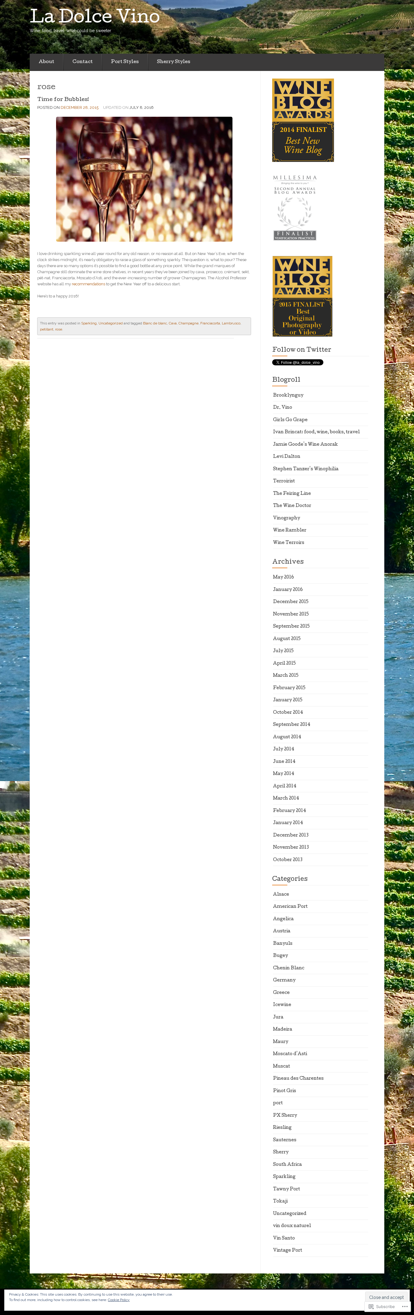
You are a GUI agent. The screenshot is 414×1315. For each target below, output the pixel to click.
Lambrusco (231, 323)
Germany (284, 980)
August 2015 (287, 639)
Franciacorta (210, 323)
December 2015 (291, 602)
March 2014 (286, 799)
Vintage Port (287, 1251)
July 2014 (283, 749)
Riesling (282, 1128)
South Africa (287, 1165)
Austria (281, 931)
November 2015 (291, 614)
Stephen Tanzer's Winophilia (306, 469)
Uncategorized (110, 323)
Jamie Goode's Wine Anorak (305, 445)
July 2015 (283, 651)
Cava (173, 323)
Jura (278, 1017)
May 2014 (283, 774)
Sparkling (89, 323)
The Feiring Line (292, 494)
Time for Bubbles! (63, 99)
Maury (280, 1042)
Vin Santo (284, 1238)
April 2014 (284, 786)
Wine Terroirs (288, 543)
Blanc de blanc (155, 323)
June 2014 (284, 762)
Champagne (189, 323)
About (46, 62)
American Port (290, 907)
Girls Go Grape (290, 420)
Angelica (283, 919)
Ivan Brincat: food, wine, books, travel (316, 432)
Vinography (286, 518)
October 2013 (287, 860)
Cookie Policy (119, 1300)
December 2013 (291, 836)
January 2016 (288, 590)
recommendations (88, 284)
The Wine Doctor (292, 506)
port (278, 1103)
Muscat (281, 1067)
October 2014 (288, 713)
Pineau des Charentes (298, 1079)
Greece (281, 993)
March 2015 (286, 676)
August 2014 (287, 737)
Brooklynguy (288, 396)
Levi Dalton (286, 457)
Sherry (281, 1152)
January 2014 (288, 823)
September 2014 (291, 725)
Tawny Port (286, 1189)
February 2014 (289, 811)
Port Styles (125, 62)
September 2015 (291, 627)
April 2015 (284, 664)
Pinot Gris (284, 1091)
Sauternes (284, 1140)
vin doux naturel (292, 1226)
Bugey (280, 956)
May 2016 (283, 577)
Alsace (281, 895)
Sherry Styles (173, 62)
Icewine (282, 1005)
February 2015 (289, 688)
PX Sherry (285, 1116)
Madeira (282, 1030)
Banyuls (282, 944)
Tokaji (280, 1201)
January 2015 (287, 700)
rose (58, 329)
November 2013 (291, 848)
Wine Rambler (289, 530)
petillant (46, 329)
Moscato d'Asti (290, 1054)
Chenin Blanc (288, 968)
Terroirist (284, 481)
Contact (82, 62)
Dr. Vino (282, 408)
